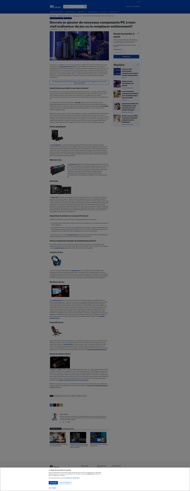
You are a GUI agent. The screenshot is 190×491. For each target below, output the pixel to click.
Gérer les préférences (65, 482)
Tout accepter (53, 482)
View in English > (53, 487)
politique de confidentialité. (73, 478)
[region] (95, 479)
